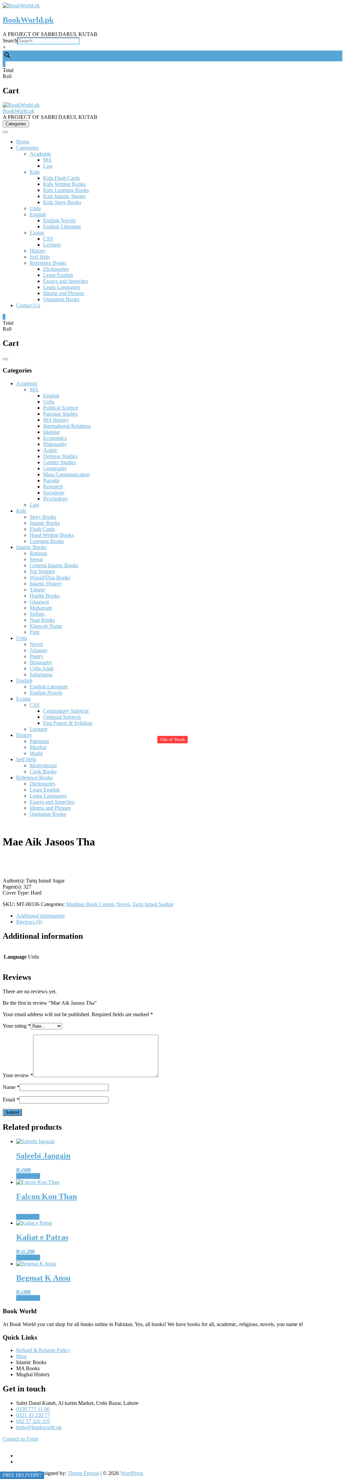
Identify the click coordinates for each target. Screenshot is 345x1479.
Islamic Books (45, 523)
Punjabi (51, 480)
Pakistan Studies (60, 414)
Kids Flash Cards (61, 178)
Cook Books (43, 771)
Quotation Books (61, 299)
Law (48, 166)
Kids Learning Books (66, 190)
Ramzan (38, 553)
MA (47, 160)
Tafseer (37, 589)
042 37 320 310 (33, 1421)
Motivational (43, 765)
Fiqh (34, 632)
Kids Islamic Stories (64, 196)
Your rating (17, 1026)
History (37, 251)
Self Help (40, 257)
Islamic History (46, 583)
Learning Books (47, 541)
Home (22, 141)
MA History (56, 420)
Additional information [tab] (40, 916)
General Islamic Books (54, 565)
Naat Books (42, 620)
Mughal (38, 747)
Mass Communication (66, 474)
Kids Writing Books (64, 184)
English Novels (59, 220)
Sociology (54, 492)
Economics (55, 438)
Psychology (55, 499)
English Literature (62, 226)
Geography (55, 468)
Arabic (50, 450)
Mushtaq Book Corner (90, 904)
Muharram (41, 608)
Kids (35, 172)
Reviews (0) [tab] (29, 922)
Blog (21, 1356)
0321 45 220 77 (33, 1415)
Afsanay (39, 650)
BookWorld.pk (28, 19)
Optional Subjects (62, 717)
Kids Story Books (62, 202)
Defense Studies (60, 456)
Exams (37, 232)
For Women (42, 571)
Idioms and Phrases (63, 293)
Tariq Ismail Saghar (153, 904)
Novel (36, 644)
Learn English (58, 275)
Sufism (37, 614)
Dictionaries (56, 269)
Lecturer (52, 245)
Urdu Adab (42, 668)
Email (11, 1099)
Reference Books (48, 263)
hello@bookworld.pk (39, 1427)
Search (10, 40)
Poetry (36, 656)
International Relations (67, 426)
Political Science (60, 408)
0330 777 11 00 (33, 1409)
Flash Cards (42, 529)
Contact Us (28, 305)
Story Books (43, 517)
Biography (41, 662)
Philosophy (55, 444)
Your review (18, 1075)
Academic (40, 154)
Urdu (35, 208)
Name (11, 1087)
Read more (27, 1217)
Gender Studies (59, 462)
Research (53, 486)
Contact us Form (20, 1439)
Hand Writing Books (52, 535)
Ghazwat (39, 602)
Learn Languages (61, 287)
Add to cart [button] (28, 1176)
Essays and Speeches (65, 281)
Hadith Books (44, 596)
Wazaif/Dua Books (50, 577)
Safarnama (41, 674)
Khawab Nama (46, 626)
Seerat (36, 559)
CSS (48, 239)
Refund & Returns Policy (43, 1350)
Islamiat (51, 432)
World (36, 753)
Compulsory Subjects (66, 711)
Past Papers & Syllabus (67, 723)
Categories (27, 148)
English (38, 214)
